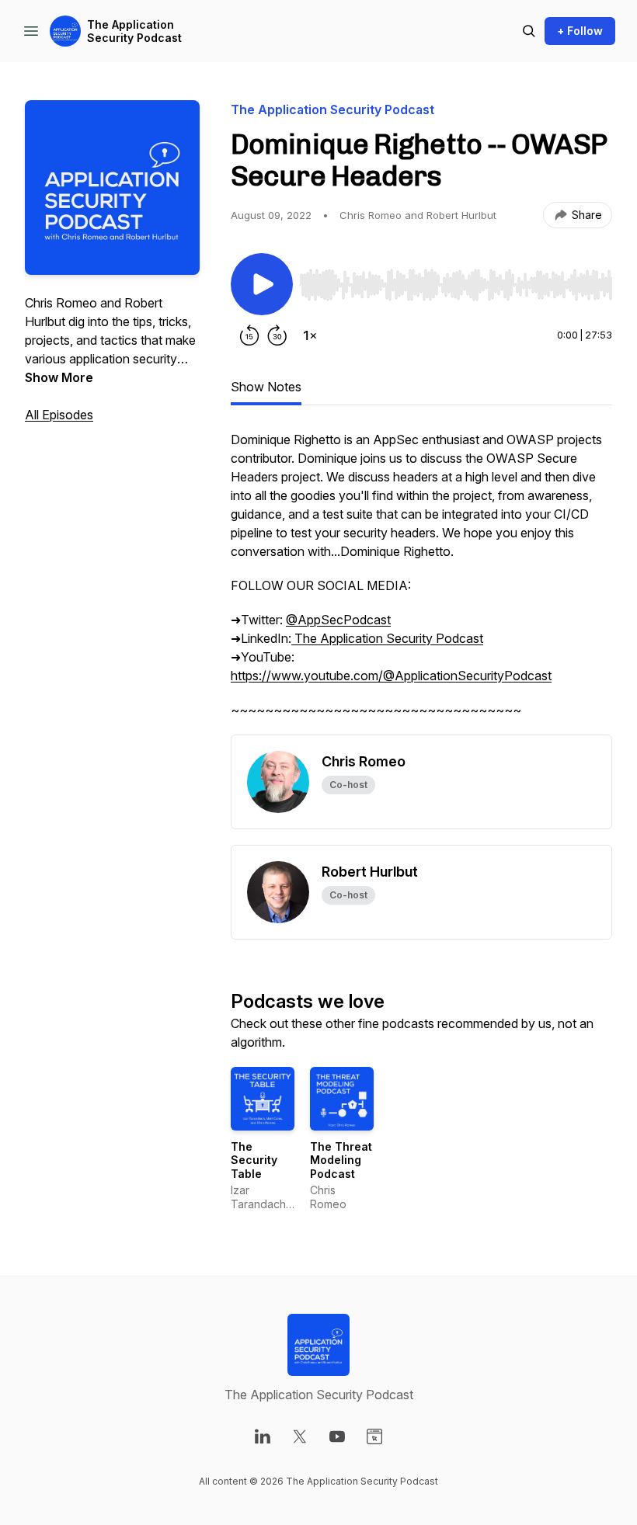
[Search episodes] (529, 31)
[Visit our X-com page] (300, 1436)
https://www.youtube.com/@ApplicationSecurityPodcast (391, 675)
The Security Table (254, 1160)
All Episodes (59, 414)
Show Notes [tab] (266, 386)
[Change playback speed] (309, 335)
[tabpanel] (421, 582)
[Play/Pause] (262, 284)
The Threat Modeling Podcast (341, 1160)
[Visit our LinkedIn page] (262, 1436)
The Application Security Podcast (134, 31)
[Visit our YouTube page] (337, 1436)
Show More (59, 377)
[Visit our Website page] (374, 1436)
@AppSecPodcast (338, 619)
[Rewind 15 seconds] (249, 335)
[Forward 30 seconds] (277, 335)
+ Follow (580, 30)
